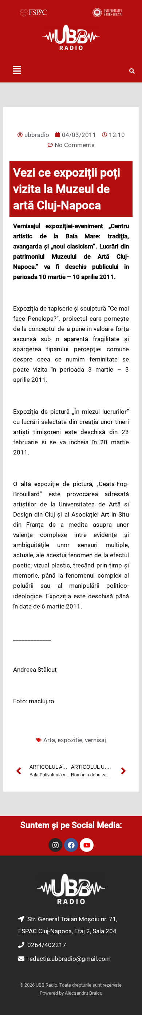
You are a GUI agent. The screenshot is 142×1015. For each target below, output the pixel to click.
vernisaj (95, 740)
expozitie (70, 740)
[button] (16, 70)
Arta (49, 740)
